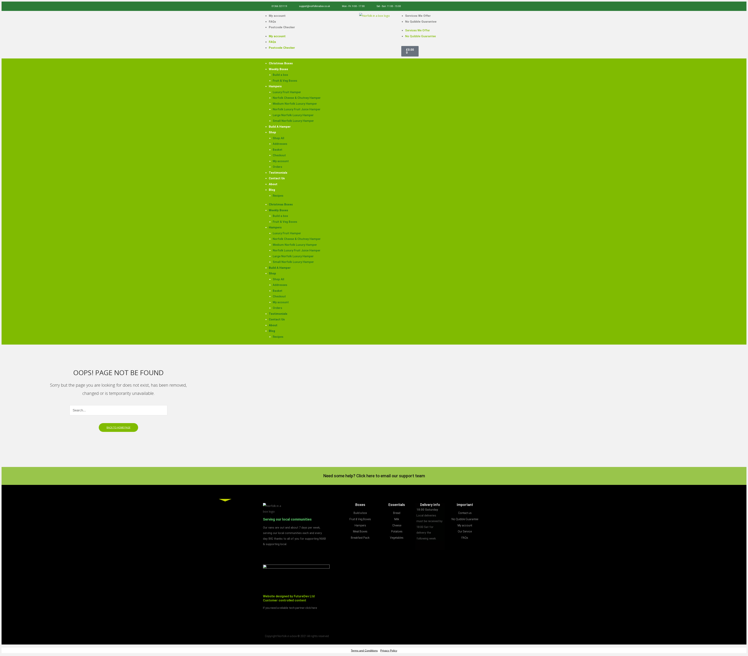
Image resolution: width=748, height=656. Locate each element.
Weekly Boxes (278, 69)
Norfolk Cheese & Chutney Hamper (297, 98)
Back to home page (118, 427)
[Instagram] (473, 6)
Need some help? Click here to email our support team (374, 475)
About (273, 184)
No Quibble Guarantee (421, 21)
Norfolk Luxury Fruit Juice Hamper (296, 109)
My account (277, 16)
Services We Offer (418, 16)
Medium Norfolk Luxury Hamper (295, 103)
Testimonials (278, 172)
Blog (272, 190)
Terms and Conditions (364, 650)
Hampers (275, 86)
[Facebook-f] (467, 6)
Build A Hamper (280, 126)
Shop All (278, 138)
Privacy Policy (388, 650)
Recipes (278, 195)
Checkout (279, 155)
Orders (277, 167)
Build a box (280, 75)
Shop (272, 132)
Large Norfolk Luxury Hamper (293, 115)
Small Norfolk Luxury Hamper (293, 121)
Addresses (280, 144)
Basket (277, 149)
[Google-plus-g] (480, 6)
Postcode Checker (282, 27)
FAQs (272, 21)
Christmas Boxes (281, 63)
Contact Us (277, 178)
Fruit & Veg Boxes (285, 80)
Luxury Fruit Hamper (287, 92)
